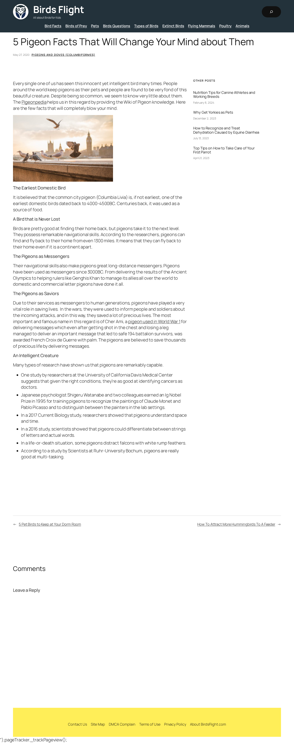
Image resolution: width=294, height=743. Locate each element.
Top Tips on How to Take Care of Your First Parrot (223, 150)
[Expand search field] (271, 11)
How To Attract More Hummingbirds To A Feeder (236, 524)
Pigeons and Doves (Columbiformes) (63, 55)
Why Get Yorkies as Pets (213, 112)
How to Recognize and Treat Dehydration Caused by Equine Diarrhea (226, 130)
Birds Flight (58, 9)
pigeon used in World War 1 (154, 321)
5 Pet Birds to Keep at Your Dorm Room (50, 524)
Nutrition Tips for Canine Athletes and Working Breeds (224, 94)
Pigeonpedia (34, 102)
